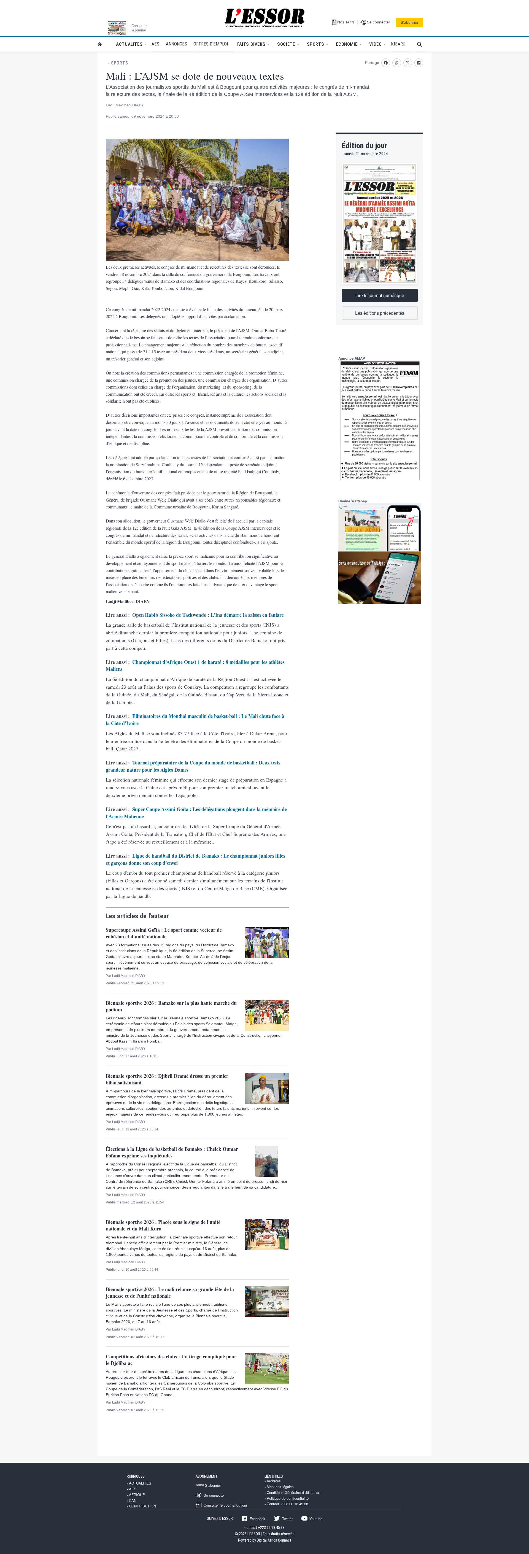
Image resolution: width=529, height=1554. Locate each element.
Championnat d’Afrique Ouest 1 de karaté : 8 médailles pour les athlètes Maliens (195, 665)
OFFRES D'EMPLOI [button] (210, 44)
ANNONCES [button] (176, 44)
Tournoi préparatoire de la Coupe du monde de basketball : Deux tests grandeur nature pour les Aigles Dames (193, 766)
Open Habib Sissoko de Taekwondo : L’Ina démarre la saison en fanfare (208, 614)
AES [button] (155, 44)
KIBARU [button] (398, 44)
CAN (132, 1500)
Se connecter (214, 1495)
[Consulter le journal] (117, 28)
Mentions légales (280, 1487)
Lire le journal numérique (379, 295)
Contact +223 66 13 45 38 (287, 1504)
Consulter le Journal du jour (225, 1504)
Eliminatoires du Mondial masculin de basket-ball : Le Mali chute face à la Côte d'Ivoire (195, 719)
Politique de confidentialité (288, 1498)
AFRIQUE (137, 1495)
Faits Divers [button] (251, 44)
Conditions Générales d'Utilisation (293, 1492)
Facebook (257, 1518)
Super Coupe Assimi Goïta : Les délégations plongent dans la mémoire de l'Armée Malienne (196, 813)
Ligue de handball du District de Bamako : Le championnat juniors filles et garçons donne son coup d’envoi (195, 859)
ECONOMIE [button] (346, 44)
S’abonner (410, 22)
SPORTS (119, 63)
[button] (422, 44)
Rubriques (136, 1476)
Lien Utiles (273, 1476)
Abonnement (206, 1476)
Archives (274, 1481)
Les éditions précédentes (379, 313)
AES (132, 1489)
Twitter (287, 1518)
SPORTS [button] (315, 44)
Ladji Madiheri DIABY (125, 105)
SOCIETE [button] (286, 44)
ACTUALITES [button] (129, 44)
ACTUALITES (140, 1483)
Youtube (315, 1518)
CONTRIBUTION (142, 1506)
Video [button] (375, 44)
